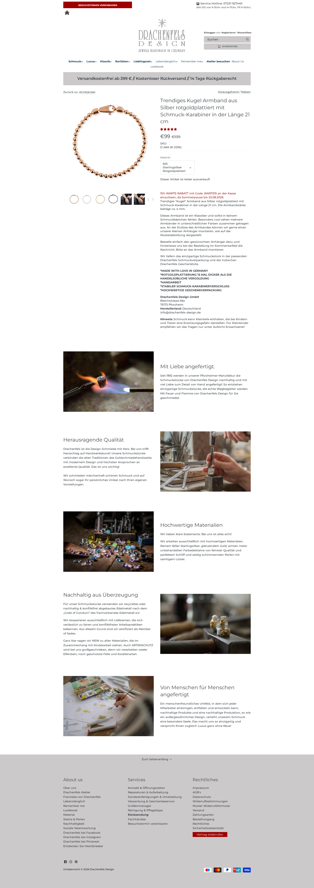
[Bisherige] (64, 199)
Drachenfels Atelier (76, 792)
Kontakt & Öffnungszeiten (146, 788)
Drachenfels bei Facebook (81, 832)
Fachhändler (137, 819)
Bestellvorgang (203, 819)
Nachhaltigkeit (73, 823)
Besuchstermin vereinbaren (97, 5)
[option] (74, 199)
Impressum (201, 788)
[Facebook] (65, 862)
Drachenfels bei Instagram (82, 837)
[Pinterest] (76, 862)
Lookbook (70, 810)
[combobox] (230, 39)
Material (165, 157)
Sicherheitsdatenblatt (208, 828)
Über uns (69, 788)
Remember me (74, 806)
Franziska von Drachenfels (82, 797)
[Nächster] (152, 199)
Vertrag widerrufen (210, 834)
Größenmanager (139, 806)
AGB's (197, 792)
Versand (198, 810)
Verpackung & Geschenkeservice (151, 801)
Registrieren (229, 32)
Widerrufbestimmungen (210, 801)
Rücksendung (138, 814)
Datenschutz (202, 797)
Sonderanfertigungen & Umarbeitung (155, 797)
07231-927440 (232, 3)
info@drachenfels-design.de (180, 312)
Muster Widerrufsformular (211, 806)
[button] (169, 129)
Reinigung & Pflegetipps (145, 810)
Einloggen (209, 32)
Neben (246, 92)
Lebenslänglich (74, 801)
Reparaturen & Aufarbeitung (148, 792)
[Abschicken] (247, 39)
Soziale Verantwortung (79, 828)
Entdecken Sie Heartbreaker (83, 846)
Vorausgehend (228, 92)
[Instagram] (70, 862)
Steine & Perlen (74, 819)
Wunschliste (243, 32)
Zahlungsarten (203, 814)
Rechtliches (201, 823)
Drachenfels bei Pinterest (81, 841)
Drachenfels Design (102, 869)
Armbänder (87, 92)
